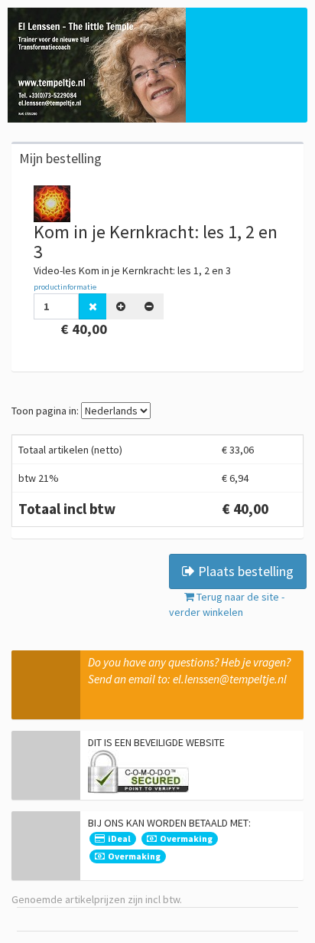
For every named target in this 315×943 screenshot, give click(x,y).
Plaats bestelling (244, 571)
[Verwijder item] (93, 306)
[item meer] (120, 306)
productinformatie (65, 287)
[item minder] (149, 306)
